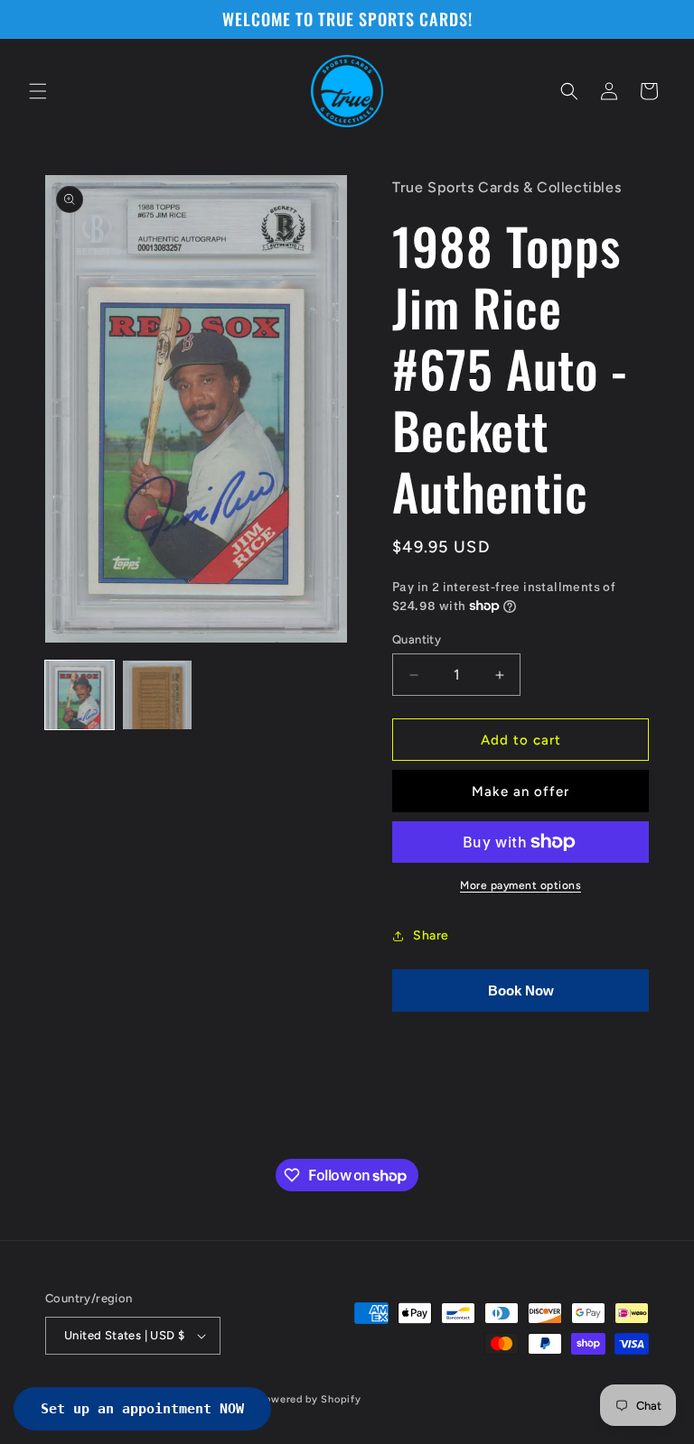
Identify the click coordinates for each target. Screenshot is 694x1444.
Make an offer (520, 791)
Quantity (416, 639)
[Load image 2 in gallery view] (157, 695)
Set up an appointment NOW (142, 1409)
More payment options (520, 885)
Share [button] (431, 935)
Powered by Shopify (310, 1399)
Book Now (521, 990)
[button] (38, 91)
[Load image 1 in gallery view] (79, 695)
